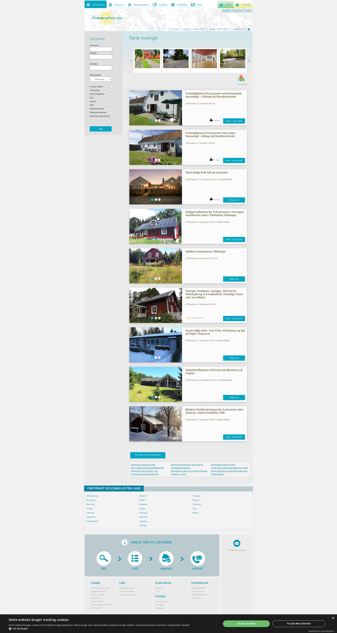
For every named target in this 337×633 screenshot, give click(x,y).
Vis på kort (242, 84)
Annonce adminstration (101, 588)
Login (248, 10)
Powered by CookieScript (321, 631)
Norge (142, 508)
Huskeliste (238, 29)
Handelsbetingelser (128, 595)
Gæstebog (159, 608)
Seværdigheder (162, 601)
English (226, 10)
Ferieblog (159, 605)
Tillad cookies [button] (246, 623)
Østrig (195, 512)
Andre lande (92, 496)
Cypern (89, 508)
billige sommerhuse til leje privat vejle (229, 471)
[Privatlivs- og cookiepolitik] (249, 29)
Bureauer (119, 5)
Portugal (143, 512)
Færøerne (90, 517)
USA (194, 508)
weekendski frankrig (181, 468)
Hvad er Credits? (98, 595)
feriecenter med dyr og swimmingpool (189, 471)
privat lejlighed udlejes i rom (144, 471)
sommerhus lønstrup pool (143, 464)
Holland (143, 496)
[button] (99, 628)
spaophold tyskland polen (223, 464)
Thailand (196, 496)
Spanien (143, 521)
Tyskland (196, 504)
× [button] (333, 618)
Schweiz (143, 517)
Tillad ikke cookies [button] (299, 623)
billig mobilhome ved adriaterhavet (147, 468)
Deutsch (237, 10)
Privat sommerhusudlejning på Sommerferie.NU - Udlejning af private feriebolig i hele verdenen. (107, 18)
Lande (185, 29)
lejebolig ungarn (178, 474)
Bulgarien (91, 500)
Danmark (90, 504)
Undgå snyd (196, 598)
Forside (174, 29)
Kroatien (143, 504)
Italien (142, 500)
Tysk (157, 591)
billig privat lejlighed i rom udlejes (187, 464)
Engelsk (158, 588)
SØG (101, 129)
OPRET (228, 5)
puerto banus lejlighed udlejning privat (229, 468)
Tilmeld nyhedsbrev (236, 550)
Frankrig (90, 512)
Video (217, 120)
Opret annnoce (197, 591)
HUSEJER (246, 5)
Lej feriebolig (98, 5)
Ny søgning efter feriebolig (148, 455)
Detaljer (185, 625)
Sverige (143, 525)
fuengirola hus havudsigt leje (145, 474)
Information (199, 29)
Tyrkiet (195, 500)
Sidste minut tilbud (219, 29)
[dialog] (168, 623)
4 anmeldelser (196, 318)
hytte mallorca (217, 474)
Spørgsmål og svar (98, 591)
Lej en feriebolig (126, 591)
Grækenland (92, 521)
